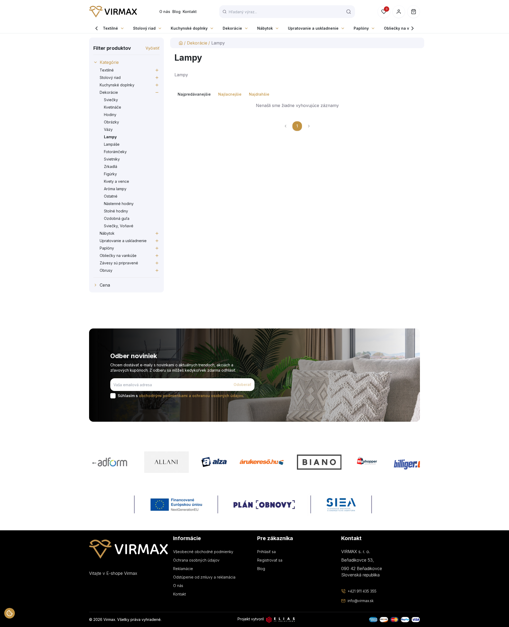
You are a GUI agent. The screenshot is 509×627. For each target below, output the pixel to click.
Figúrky (110, 174)
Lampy (110, 137)
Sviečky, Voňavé (118, 226)
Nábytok (265, 28)
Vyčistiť (153, 48)
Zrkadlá (110, 166)
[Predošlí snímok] (94, 463)
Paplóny (361, 28)
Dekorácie (232, 28)
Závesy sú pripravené (119, 263)
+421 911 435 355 (362, 591)
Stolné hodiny (116, 211)
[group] (297, 94)
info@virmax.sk (361, 600)
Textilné (110, 28)
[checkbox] (113, 395)
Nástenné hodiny (119, 203)
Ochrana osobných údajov (196, 560)
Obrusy (106, 270)
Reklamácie (183, 568)
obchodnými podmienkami (163, 395)
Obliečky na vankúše (403, 28)
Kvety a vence (116, 181)
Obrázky (111, 122)
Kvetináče (112, 107)
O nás (164, 11)
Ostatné (110, 196)
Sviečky (111, 99)
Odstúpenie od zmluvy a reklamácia (204, 577)
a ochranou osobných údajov (216, 395)
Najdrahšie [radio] (259, 94)
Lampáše (112, 144)
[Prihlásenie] (398, 11)
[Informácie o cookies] (9, 613)
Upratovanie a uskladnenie (313, 28)
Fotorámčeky (115, 151)
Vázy (108, 129)
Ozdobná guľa (116, 218)
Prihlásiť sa (266, 551)
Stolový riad (144, 28)
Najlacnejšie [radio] (230, 94)
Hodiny (110, 114)
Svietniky (112, 159)
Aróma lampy (115, 188)
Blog (176, 11)
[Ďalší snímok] (414, 463)
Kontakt (190, 11)
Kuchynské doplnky (189, 28)
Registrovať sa (269, 560)
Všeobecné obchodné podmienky (203, 551)
